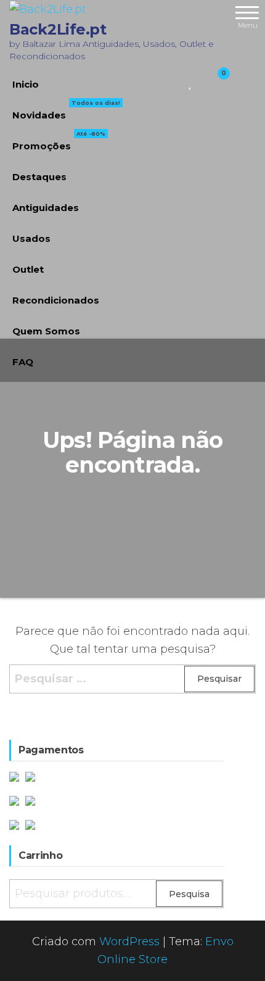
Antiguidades (45, 207)
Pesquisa (189, 894)
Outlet (28, 269)
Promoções (58, 141)
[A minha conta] (202, 81)
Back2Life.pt (57, 29)
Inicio (25, 84)
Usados (31, 238)
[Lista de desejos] (191, 81)
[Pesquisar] (176, 81)
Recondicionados (55, 300)
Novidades (66, 110)
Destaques (39, 177)
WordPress (129, 941)
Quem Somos (46, 331)
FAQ (22, 362)
